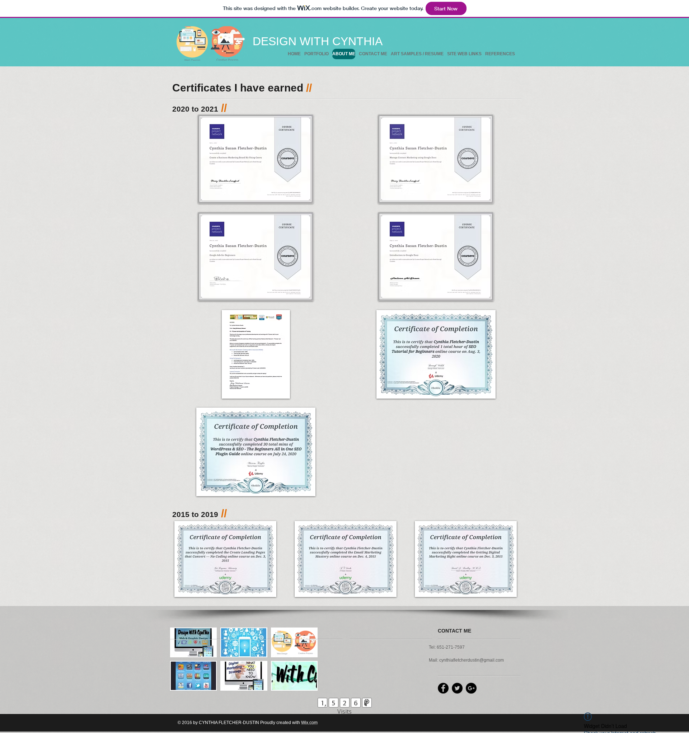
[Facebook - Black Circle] (443, 688)
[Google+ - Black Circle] (471, 688)
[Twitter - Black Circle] (457, 688)
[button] (255, 159)
